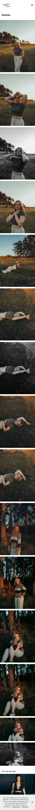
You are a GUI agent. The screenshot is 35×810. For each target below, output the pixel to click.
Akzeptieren (16, 807)
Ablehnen (25, 807)
